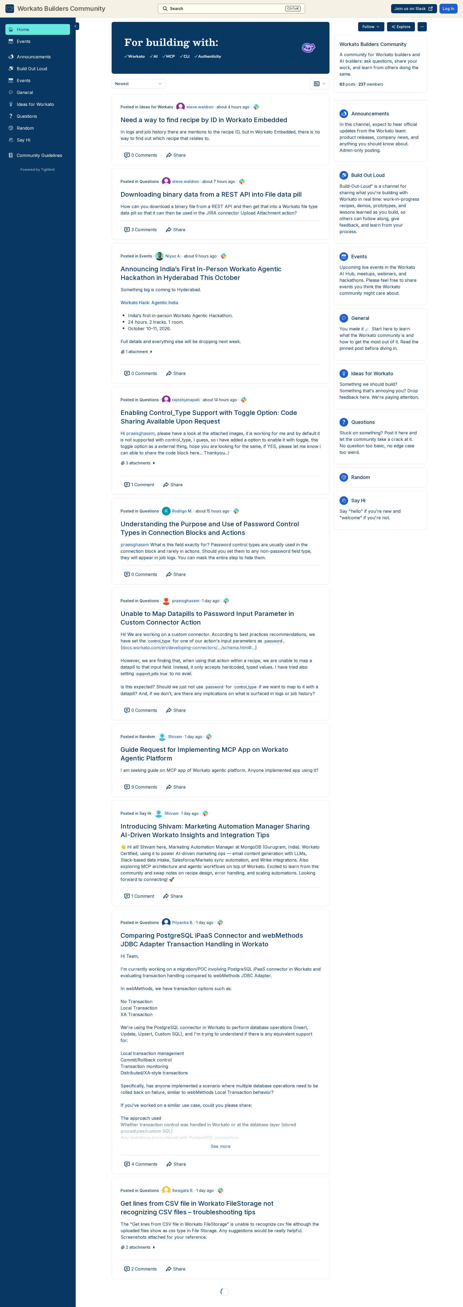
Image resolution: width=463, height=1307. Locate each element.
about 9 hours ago (200, 256)
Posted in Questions (140, 181)
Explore (404, 26)
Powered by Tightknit (38, 169)
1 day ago (210, 600)
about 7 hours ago (218, 181)
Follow (368, 26)
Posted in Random (138, 736)
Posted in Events (136, 256)
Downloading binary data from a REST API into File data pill (211, 194)
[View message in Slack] (256, 107)
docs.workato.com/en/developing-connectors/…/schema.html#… (188, 647)
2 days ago (197, 1295)
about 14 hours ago (220, 399)
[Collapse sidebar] (75, 26)
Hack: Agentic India (158, 302)
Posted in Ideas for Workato (147, 107)
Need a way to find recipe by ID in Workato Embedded (204, 120)
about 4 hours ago (232, 107)
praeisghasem (140, 433)
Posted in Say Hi (136, 813)
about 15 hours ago (212, 511)
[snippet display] (319, 83)
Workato (129, 302)
